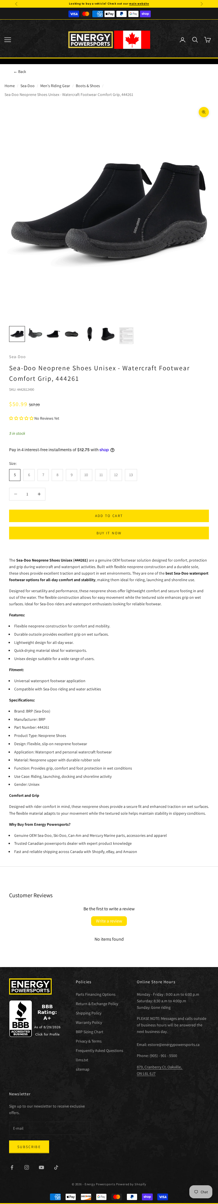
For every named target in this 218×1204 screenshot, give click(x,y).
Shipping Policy (88, 1013)
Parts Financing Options (96, 994)
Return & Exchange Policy (97, 1003)
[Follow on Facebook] (12, 1167)
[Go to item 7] (126, 335)
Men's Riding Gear (55, 85)
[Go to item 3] (53, 334)
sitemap (82, 1069)
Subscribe (29, 1146)
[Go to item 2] (35, 334)
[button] (21, 418)
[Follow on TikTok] (56, 1167)
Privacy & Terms (89, 1041)
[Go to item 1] (17, 334)
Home (10, 85)
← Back (19, 71)
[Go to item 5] (90, 334)
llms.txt (82, 1059)
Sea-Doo (27, 85)
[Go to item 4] (71, 334)
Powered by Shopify (131, 1184)
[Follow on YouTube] (41, 1167)
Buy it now (109, 533)
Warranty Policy (89, 1022)
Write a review (109, 921)
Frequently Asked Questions (99, 1050)
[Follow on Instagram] (27, 1167)
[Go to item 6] (108, 334)
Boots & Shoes (88, 85)
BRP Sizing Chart (89, 1031)
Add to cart (109, 515)
